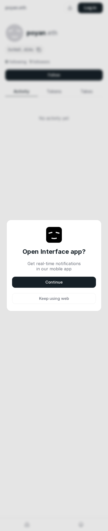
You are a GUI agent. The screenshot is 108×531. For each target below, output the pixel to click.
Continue (54, 282)
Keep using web (54, 298)
